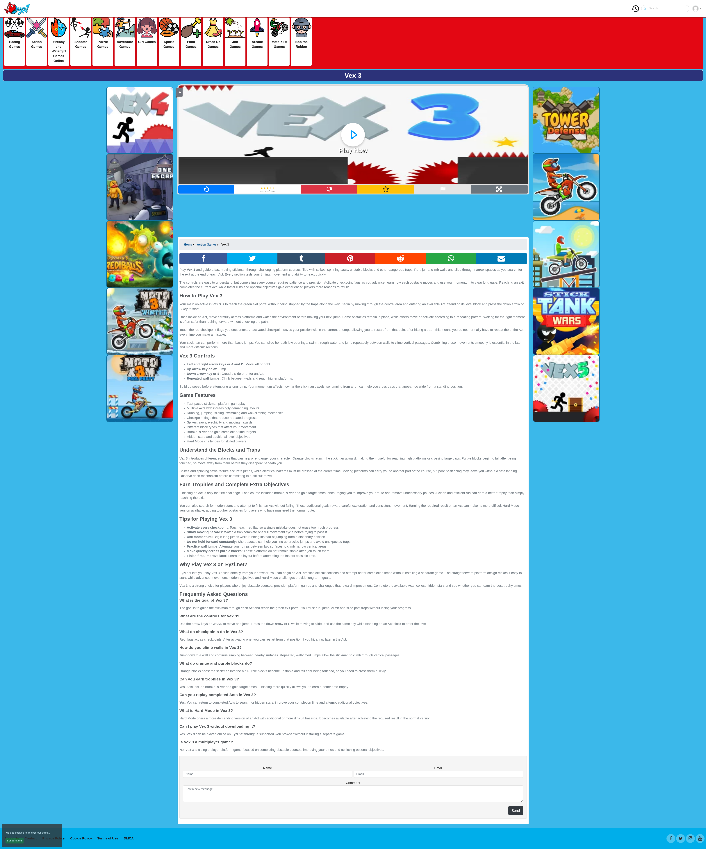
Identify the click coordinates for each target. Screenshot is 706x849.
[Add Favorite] (385, 189)
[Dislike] (329, 189)
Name (267, 768)
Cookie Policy (81, 838)
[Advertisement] (53, 139)
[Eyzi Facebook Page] (670, 838)
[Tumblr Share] (301, 258)
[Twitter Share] (252, 258)
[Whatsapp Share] (451, 258)
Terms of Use (107, 838)
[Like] (206, 189)
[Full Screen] (499, 189)
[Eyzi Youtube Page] (700, 838)
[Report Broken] (442, 189)
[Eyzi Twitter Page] (680, 838)
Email (438, 768)
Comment (353, 783)
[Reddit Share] (400, 258)
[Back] (180, 92)
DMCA (129, 838)
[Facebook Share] (203, 258)
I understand (14, 840)
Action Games (207, 244)
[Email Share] (501, 258)
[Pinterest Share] (350, 258)
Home (188, 244)
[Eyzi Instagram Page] (690, 838)
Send (515, 811)
